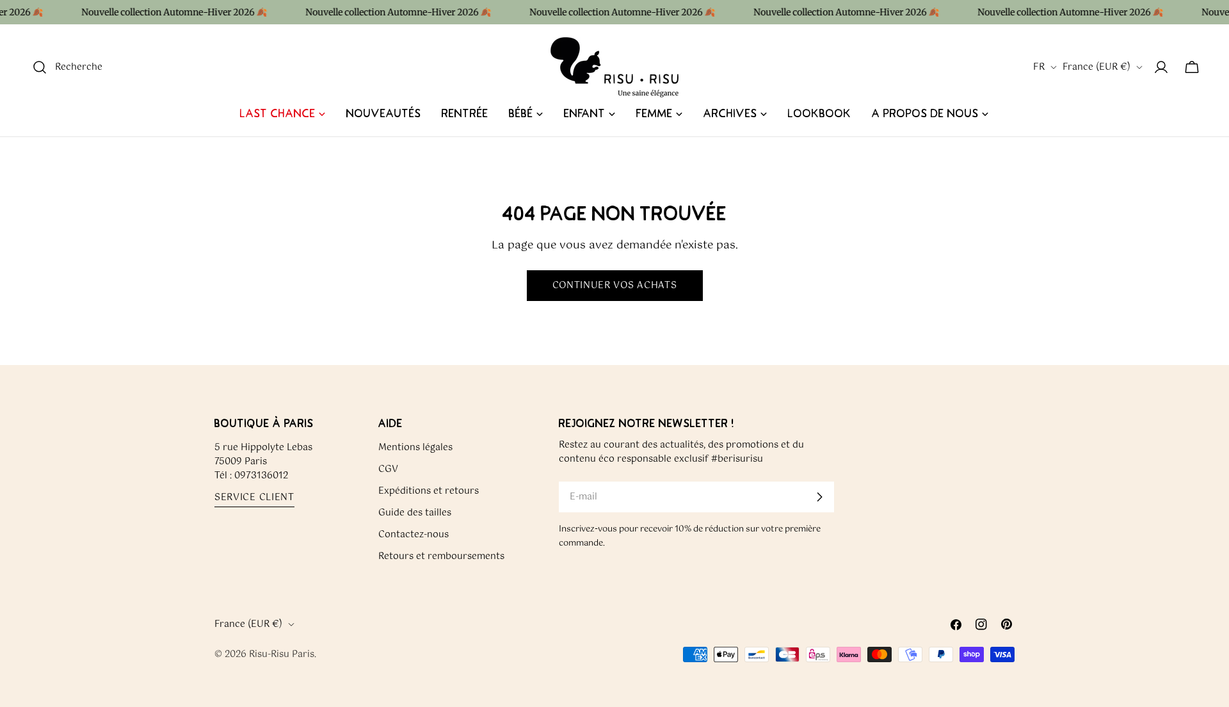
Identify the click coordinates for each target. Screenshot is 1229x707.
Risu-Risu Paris (281, 654)
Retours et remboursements (441, 556)
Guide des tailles (414, 513)
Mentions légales (415, 447)
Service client (254, 498)
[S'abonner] (819, 497)
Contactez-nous (413, 534)
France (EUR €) (1096, 67)
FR (1039, 67)
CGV (388, 469)
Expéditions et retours (428, 491)
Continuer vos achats (614, 285)
